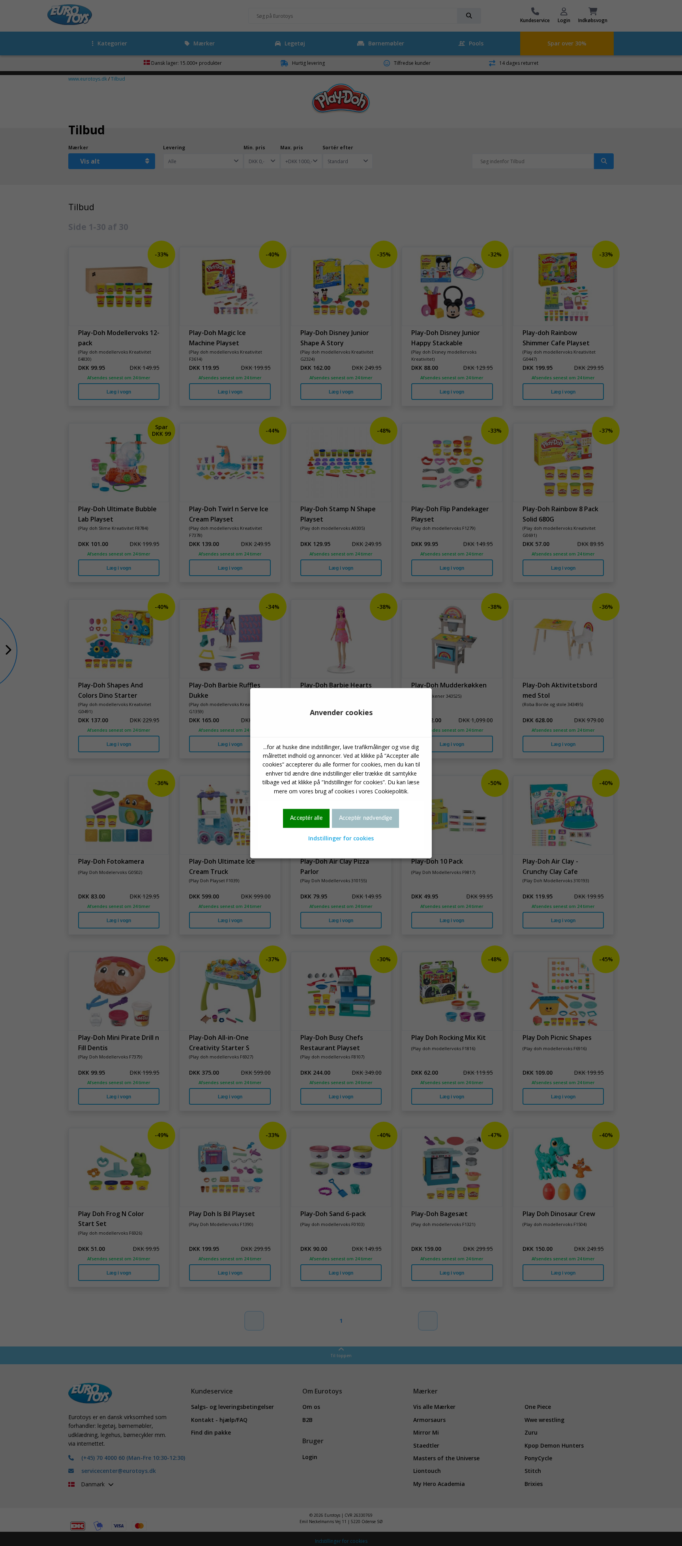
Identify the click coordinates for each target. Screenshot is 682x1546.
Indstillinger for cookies (341, 838)
